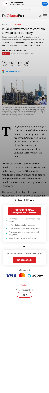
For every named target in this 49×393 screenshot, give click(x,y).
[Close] (1, 3)
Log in (24, 295)
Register (24, 285)
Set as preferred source (14, 71)
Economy (17, 25)
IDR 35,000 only (24, 260)
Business (5, 25)
